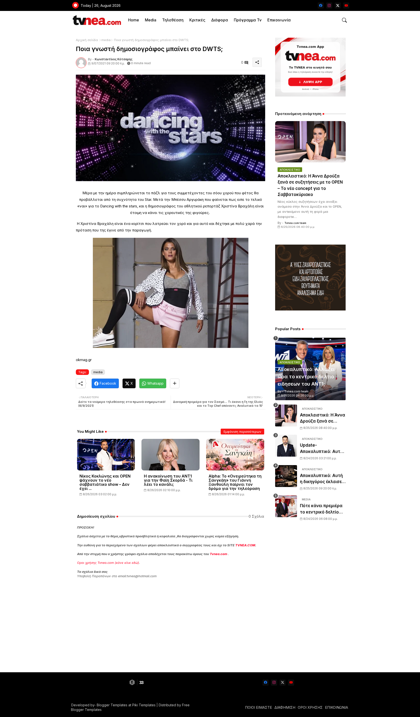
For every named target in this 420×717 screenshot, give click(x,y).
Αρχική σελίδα (87, 40)
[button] (344, 20)
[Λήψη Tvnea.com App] (310, 67)
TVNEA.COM (245, 545)
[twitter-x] (338, 5)
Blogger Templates (112, 705)
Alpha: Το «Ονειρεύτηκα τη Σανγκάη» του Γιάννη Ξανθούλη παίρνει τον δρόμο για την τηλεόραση (235, 482)
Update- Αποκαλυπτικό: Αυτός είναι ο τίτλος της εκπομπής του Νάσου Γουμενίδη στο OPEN (322, 449)
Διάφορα (219, 20)
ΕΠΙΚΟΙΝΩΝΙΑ (336, 707)
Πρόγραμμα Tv (248, 20)
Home (133, 20)
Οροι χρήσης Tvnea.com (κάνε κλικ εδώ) (108, 563)
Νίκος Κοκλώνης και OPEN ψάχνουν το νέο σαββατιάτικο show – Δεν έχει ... (105, 482)
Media (150, 20)
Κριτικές (197, 20)
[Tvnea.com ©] (96, 20)
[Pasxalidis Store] (310, 309)
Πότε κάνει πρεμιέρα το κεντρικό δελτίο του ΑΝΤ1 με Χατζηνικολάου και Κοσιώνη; (321, 509)
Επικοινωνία (279, 20)
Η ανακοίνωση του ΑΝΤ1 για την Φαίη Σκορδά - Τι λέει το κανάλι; (168, 480)
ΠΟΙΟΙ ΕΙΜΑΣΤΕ (258, 707)
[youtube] (346, 5)
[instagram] (329, 5)
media (106, 40)
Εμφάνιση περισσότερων (242, 432)
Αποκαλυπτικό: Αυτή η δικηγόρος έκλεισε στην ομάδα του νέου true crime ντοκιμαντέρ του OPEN (322, 479)
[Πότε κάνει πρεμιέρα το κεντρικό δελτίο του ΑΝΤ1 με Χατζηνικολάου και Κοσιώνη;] (286, 506)
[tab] (133, 20)
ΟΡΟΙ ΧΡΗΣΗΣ (310, 707)
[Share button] (174, 383)
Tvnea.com (218, 554)
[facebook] (321, 5)
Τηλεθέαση (173, 20)
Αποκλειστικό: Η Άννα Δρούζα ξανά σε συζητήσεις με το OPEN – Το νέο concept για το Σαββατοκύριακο (310, 185)
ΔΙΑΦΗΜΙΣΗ (284, 707)
